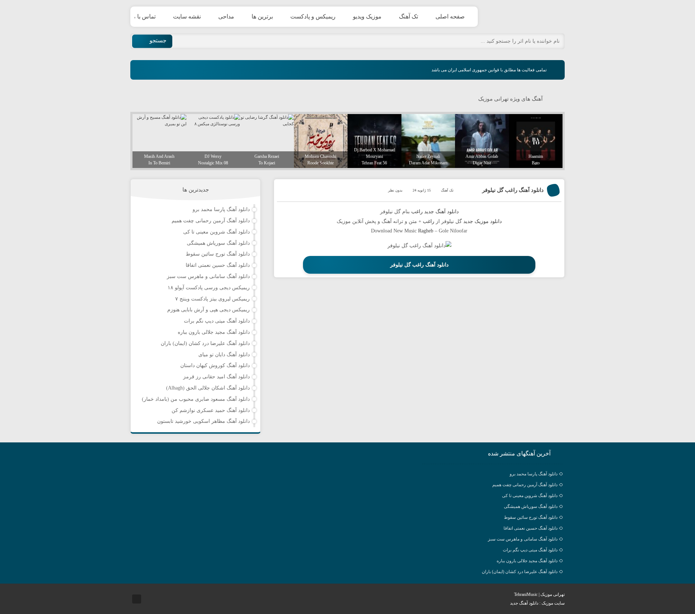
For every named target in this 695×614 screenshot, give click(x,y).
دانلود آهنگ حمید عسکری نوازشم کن (211, 410)
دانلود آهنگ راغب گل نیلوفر (513, 190)
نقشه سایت (187, 16)
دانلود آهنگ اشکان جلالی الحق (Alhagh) (208, 388)
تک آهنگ (408, 16)
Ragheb (425, 231)
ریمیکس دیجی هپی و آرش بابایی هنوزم (208, 309)
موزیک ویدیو (367, 16)
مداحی (226, 16)
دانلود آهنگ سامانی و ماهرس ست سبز (208, 276)
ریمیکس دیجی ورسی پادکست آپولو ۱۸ (209, 287)
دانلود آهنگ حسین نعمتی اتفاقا (218, 265)
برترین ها (262, 16)
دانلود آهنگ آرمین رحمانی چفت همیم (211, 220)
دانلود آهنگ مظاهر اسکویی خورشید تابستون (203, 421)
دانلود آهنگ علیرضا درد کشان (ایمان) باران (205, 343)
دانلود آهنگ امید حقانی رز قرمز (216, 376)
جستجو (158, 40)
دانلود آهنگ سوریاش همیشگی (218, 243)
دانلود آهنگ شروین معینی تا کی (216, 232)
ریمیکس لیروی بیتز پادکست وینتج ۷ (212, 299)
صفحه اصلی (450, 16)
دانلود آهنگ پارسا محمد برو (221, 209)
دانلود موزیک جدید (482, 221)
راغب (417, 211)
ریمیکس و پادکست (313, 16)
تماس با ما (143, 16)
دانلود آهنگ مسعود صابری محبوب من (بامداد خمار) (196, 399)
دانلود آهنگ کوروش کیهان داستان (215, 365)
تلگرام (136, 599)
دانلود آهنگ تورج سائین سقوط (218, 254)
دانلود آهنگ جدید (441, 211)
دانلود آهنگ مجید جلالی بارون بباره (214, 332)
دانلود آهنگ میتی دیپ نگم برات (217, 321)
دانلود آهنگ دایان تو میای (224, 354)
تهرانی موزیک (530, 17)
